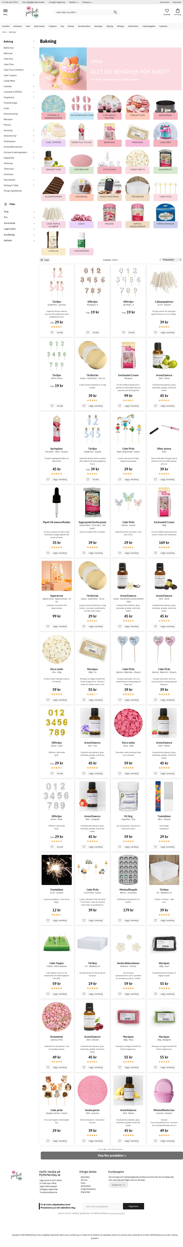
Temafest (5, 26)
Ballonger (99, 26)
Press (83, 1183)
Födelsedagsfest (148, 26)
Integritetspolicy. (117, 1213)
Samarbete (86, 1186)
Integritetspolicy (88, 1189)
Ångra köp (85, 1192)
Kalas (28, 26)
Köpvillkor (85, 1177)
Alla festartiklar (84, 26)
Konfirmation (133, 26)
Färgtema (53, 26)
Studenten (163, 26)
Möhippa (120, 26)
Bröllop (71, 26)
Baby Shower (39, 26)
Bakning (110, 26)
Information (164, 2)
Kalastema (17, 26)
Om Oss (84, 1180)
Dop (62, 26)
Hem (4, 32)
